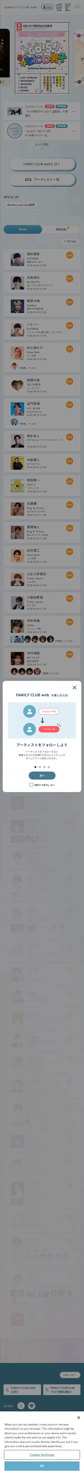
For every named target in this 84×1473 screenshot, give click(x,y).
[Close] (79, 1418)
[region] (42, 1442)
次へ (42, 775)
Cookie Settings (42, 1454)
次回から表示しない (44, 785)
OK (42, 1466)
